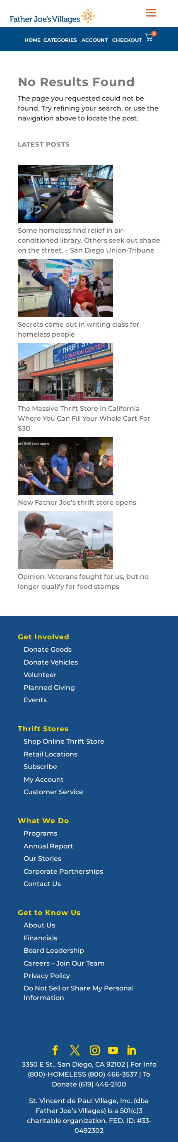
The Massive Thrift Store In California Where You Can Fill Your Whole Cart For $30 (84, 418)
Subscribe (40, 767)
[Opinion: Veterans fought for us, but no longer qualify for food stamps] (65, 541)
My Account (44, 779)
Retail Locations (50, 754)
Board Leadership (54, 950)
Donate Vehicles (51, 662)
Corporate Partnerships (63, 871)
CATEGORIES (60, 40)
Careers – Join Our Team (64, 963)
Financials (40, 938)
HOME (32, 40)
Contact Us (42, 884)
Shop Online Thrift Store (64, 741)
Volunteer (40, 675)
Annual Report (48, 846)
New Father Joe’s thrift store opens (77, 502)
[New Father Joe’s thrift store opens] (65, 467)
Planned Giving (49, 687)
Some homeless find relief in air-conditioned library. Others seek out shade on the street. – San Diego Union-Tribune (89, 240)
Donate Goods (48, 649)
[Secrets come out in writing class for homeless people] (65, 289)
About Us (39, 925)
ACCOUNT (95, 40)
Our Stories (42, 859)
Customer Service (53, 792)
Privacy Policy (47, 976)
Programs (40, 833)
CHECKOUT (127, 40)
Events (35, 700)
